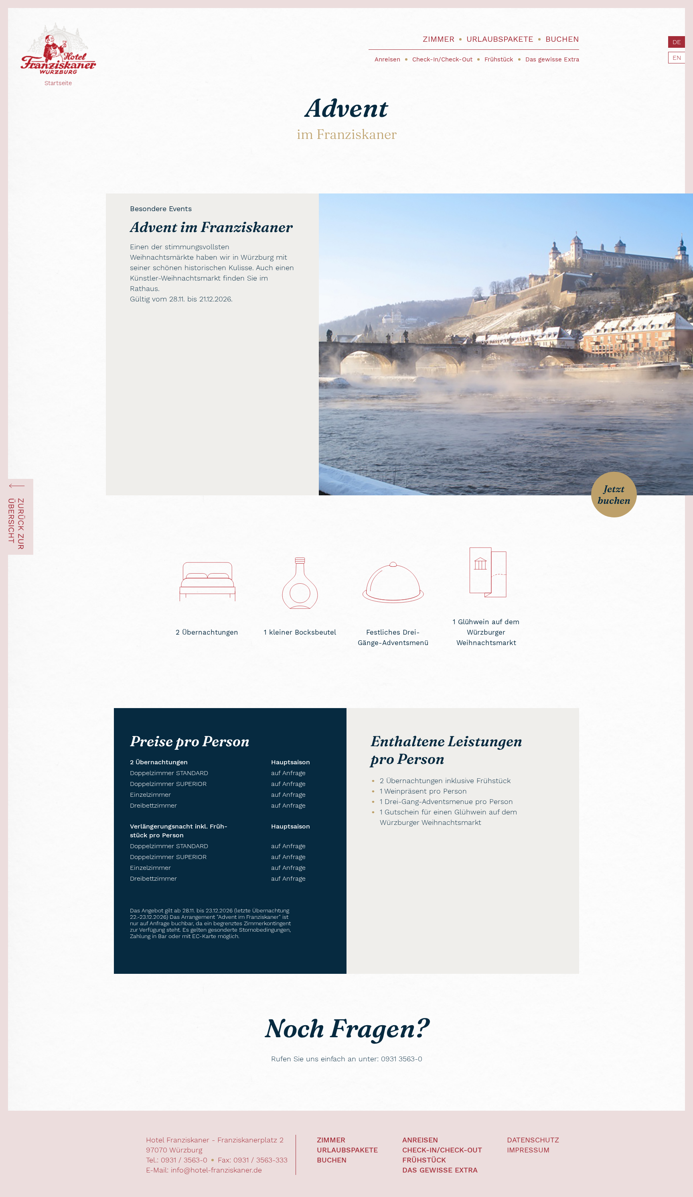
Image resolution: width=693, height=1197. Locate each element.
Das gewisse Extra (552, 59)
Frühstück (498, 59)
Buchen (562, 39)
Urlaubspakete (499, 39)
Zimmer (438, 39)
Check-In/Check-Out (442, 59)
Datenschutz (533, 1140)
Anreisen (387, 59)
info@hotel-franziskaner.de (216, 1170)
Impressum (528, 1150)
